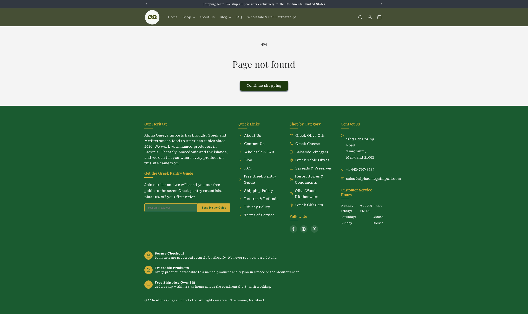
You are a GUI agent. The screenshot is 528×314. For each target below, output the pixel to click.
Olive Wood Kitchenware (306, 194)
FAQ (248, 168)
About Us (252, 135)
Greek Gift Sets (309, 205)
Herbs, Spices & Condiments (309, 179)
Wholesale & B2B (259, 152)
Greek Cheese (307, 144)
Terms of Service (259, 215)
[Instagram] (304, 229)
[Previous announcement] (146, 4)
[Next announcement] (381, 4)
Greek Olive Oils (310, 135)
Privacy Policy (257, 207)
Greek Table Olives (312, 160)
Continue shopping (264, 86)
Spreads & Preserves (313, 168)
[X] (314, 229)
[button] (188, 17)
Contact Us (254, 144)
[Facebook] (293, 229)
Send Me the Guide (214, 207)
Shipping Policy (258, 191)
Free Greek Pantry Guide (260, 179)
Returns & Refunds (261, 199)
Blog (248, 160)
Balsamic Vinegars (311, 152)
